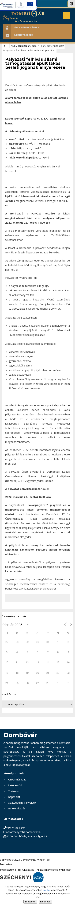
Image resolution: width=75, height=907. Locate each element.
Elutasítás (45, 901)
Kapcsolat (14, 797)
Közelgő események (26, 27)
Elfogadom (30, 901)
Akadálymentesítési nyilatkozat (54, 869)
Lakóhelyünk (15, 785)
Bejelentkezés (16, 808)
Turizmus (13, 791)
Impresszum (7, 869)
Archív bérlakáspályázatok (24, 45)
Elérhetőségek (23, 35)
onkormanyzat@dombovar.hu (23, 832)
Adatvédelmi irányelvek (22, 802)
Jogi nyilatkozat (25, 869)
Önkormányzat (17, 779)
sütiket (47, 890)
